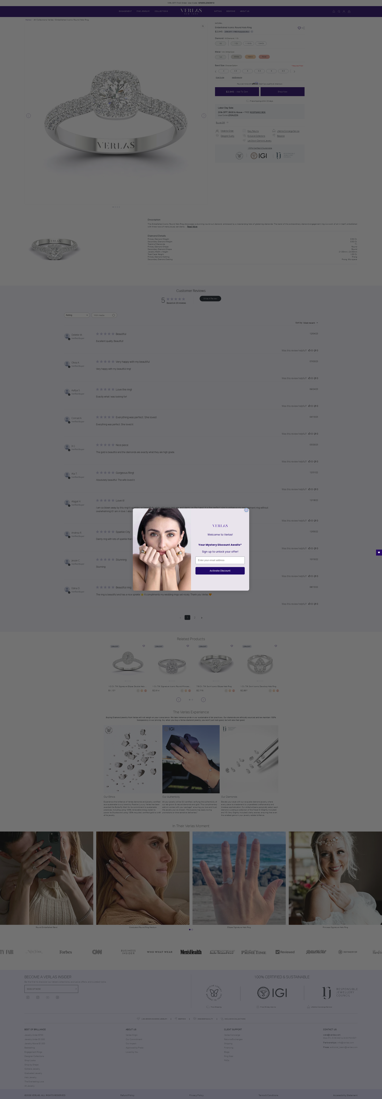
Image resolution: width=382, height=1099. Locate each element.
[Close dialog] (246, 510)
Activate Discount (220, 570)
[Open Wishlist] (379, 553)
